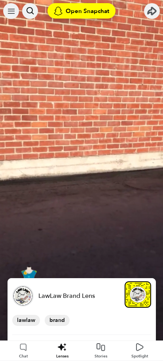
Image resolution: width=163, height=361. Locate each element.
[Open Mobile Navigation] (11, 11)
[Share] (152, 11)
